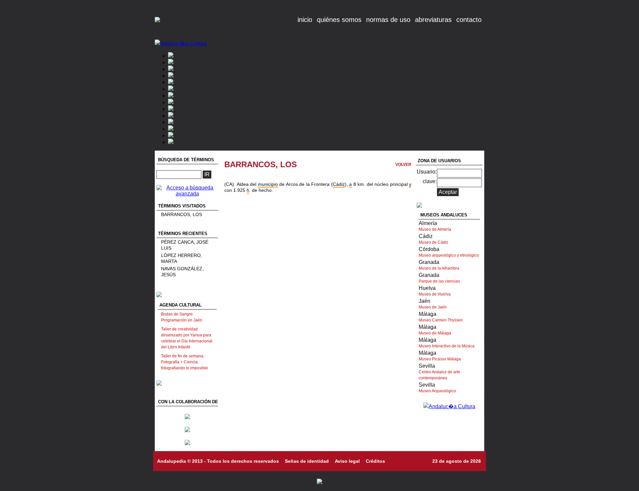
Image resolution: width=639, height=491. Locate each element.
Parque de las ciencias (439, 281)
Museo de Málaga (435, 333)
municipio (268, 184)
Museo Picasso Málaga (440, 359)
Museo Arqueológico (437, 391)
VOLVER (403, 164)
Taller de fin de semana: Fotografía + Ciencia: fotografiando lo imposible (184, 362)
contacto (469, 19)
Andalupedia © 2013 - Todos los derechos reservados (218, 461)
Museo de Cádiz (433, 242)
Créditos (375, 461)
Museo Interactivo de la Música (447, 346)
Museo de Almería (435, 229)
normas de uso (388, 19)
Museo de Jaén (433, 307)
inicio (305, 19)
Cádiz (339, 184)
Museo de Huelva (435, 294)
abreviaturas (433, 19)
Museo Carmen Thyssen (441, 320)
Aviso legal (347, 461)
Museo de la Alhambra (439, 268)
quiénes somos (339, 19)
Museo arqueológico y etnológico (449, 255)
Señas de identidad (307, 461)
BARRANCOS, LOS (181, 214)
